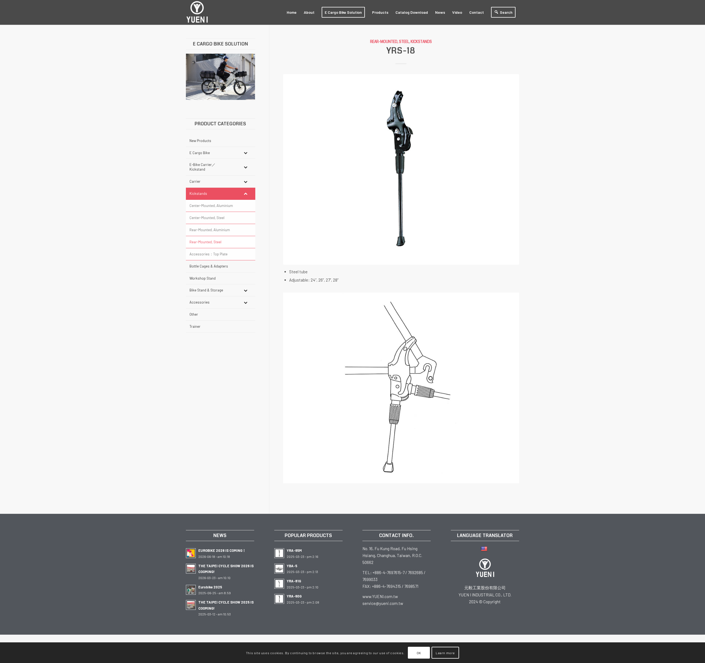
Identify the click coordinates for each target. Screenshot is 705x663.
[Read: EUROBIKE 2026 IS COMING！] (191, 553)
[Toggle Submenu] (245, 153)
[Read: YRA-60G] (279, 599)
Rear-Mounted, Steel (389, 41)
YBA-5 (292, 566)
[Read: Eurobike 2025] (191, 590)
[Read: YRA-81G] (279, 584)
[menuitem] (291, 12)
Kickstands (421, 41)
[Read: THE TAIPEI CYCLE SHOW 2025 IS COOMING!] (191, 605)
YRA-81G (294, 581)
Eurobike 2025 (210, 587)
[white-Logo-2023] (197, 12)
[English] (485, 548)
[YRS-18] (401, 169)
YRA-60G (294, 596)
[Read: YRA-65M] (279, 553)
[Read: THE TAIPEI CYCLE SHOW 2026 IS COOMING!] (191, 569)
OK (419, 652)
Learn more (445, 652)
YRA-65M (294, 550)
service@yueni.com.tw (382, 603)
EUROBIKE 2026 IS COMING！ (222, 550)
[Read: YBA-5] (279, 569)
